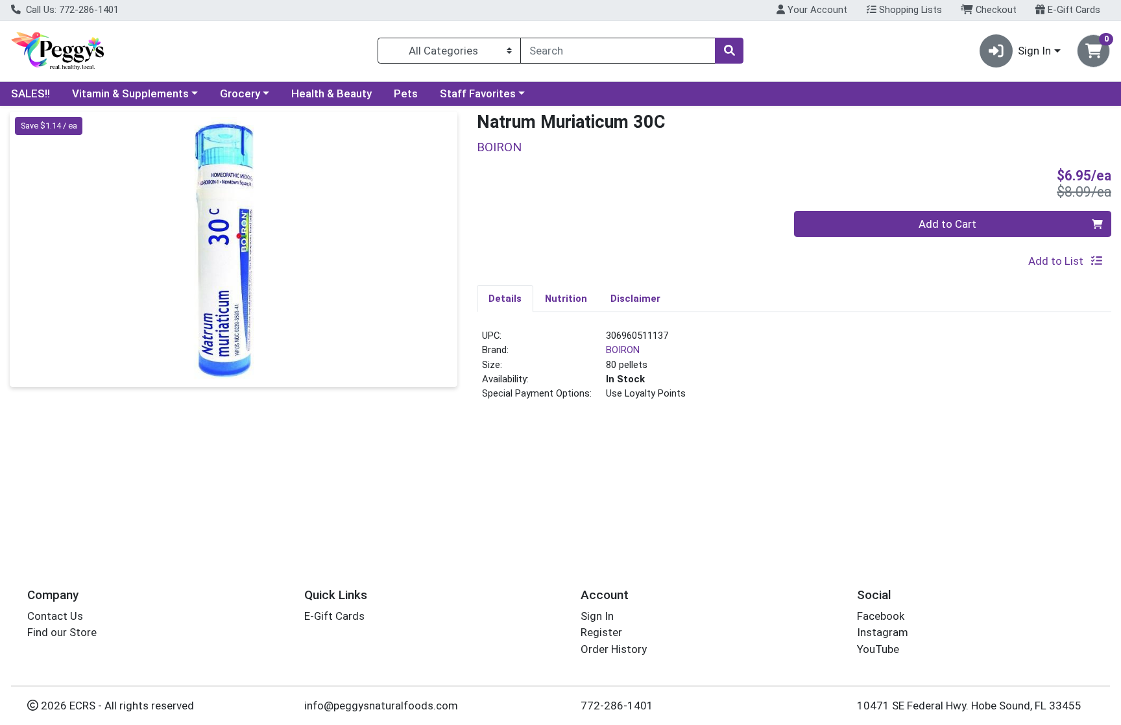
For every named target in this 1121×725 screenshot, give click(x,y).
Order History (614, 649)
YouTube (878, 649)
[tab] (505, 298)
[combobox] (618, 51)
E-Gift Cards (1072, 10)
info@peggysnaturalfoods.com (381, 705)
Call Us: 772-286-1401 (71, 10)
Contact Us (55, 615)
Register (601, 632)
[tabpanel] (794, 370)
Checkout (995, 10)
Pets (406, 93)
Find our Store (62, 632)
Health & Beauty (331, 93)
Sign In (597, 615)
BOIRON (623, 350)
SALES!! (30, 93)
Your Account (816, 10)
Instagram (882, 632)
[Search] (729, 51)
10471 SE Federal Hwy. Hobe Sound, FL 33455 (969, 705)
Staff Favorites (478, 93)
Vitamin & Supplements (130, 93)
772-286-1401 (617, 705)
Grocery (240, 93)
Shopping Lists (909, 10)
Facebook (880, 615)
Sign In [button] (1034, 50)
